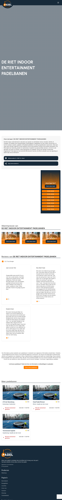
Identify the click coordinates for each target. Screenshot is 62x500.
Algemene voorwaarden (7, 464)
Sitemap (4, 493)
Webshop (4, 473)
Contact (4, 490)
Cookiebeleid (5, 495)
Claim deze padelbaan (31, 367)
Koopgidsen (5, 483)
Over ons (4, 488)
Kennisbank (5, 481)
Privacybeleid (5, 466)
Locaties (4, 485)
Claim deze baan (50, 186)
